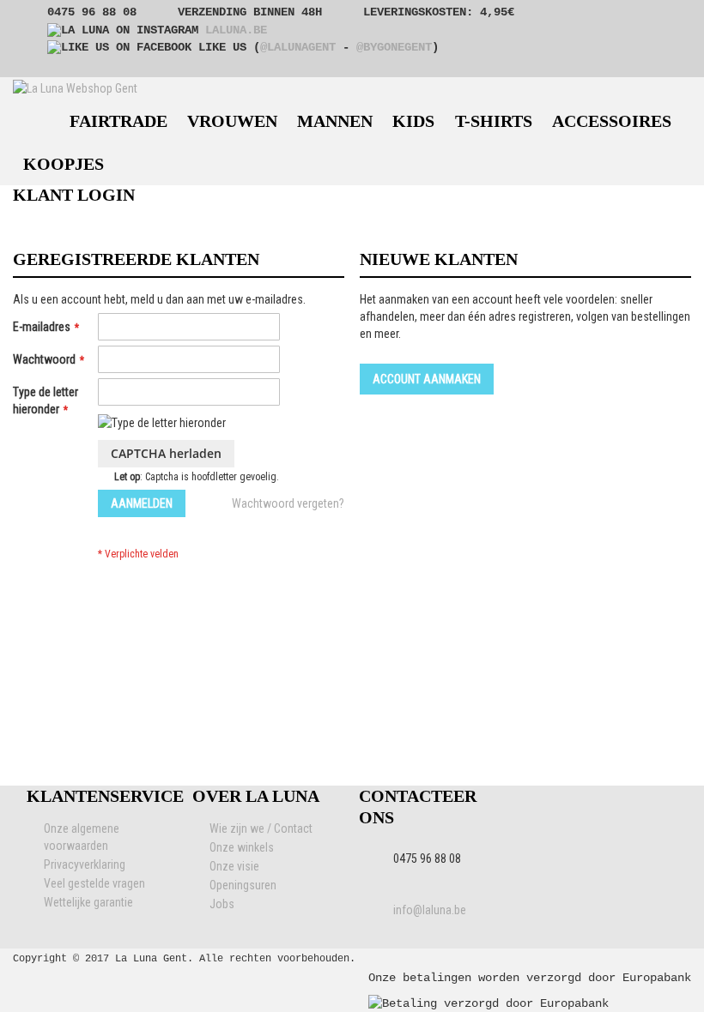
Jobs (221, 904)
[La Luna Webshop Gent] (75, 88)
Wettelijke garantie (88, 902)
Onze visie (234, 866)
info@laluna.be (429, 910)
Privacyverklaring (84, 864)
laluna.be (236, 30)
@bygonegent (394, 47)
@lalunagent (298, 47)
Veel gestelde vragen (94, 883)
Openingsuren (242, 885)
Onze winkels (241, 847)
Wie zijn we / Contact (261, 828)
